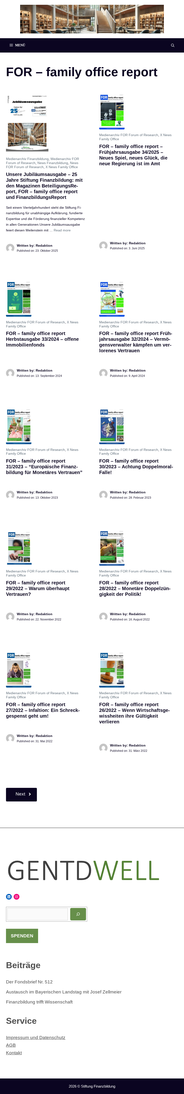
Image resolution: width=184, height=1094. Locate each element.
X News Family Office (62, 167)
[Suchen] (78, 914)
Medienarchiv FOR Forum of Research (128, 135)
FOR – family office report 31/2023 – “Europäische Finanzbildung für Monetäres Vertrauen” (44, 466)
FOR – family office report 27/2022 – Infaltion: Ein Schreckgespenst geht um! (43, 710)
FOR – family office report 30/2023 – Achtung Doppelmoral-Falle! (136, 466)
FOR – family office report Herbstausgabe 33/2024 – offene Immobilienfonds (42, 339)
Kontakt (14, 1052)
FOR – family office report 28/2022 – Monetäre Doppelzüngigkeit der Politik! (135, 588)
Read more (62, 230)
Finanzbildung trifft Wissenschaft (39, 1001)
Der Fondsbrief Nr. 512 (29, 981)
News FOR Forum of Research (42, 165)
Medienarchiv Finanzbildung (27, 159)
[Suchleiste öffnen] (172, 45)
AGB (11, 1045)
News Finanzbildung (52, 163)
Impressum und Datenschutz (35, 1037)
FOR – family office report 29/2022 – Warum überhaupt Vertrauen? (37, 588)
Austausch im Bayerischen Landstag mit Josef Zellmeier (63, 991)
